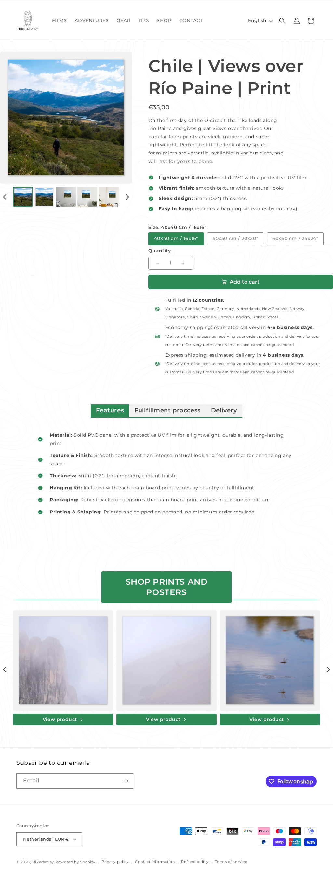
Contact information (155, 861)
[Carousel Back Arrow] (5, 197)
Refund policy (194, 861)
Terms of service (231, 861)
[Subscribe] (126, 781)
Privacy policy (115, 861)
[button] (282, 21)
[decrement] (158, 263)
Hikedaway (43, 862)
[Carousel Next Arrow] (127, 197)
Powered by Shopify (75, 862)
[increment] (183, 263)
